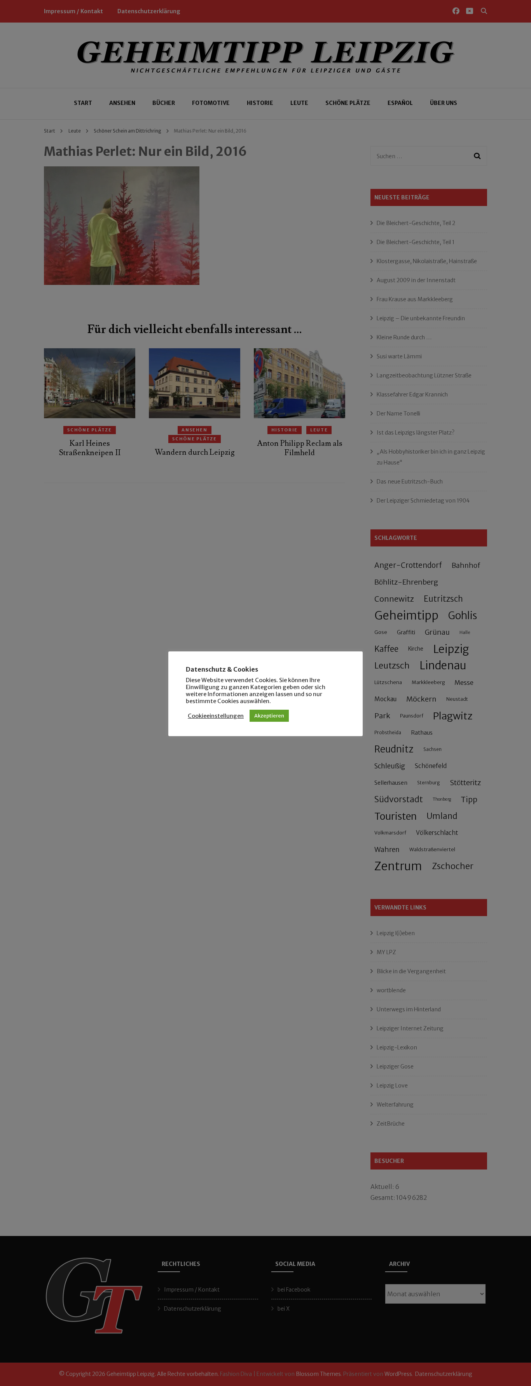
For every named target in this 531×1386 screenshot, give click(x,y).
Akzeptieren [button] (269, 715)
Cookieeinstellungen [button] (216, 715)
